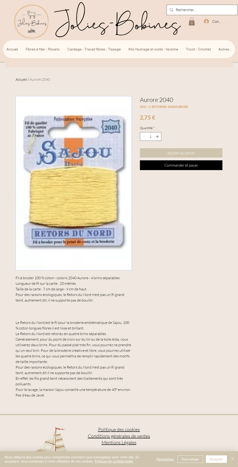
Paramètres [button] (165, 459)
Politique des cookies (119, 429)
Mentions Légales (119, 442)
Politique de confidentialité (114, 461)
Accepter (216, 459)
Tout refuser (190, 459)
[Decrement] (143, 136)
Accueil (21, 79)
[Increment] (158, 136)
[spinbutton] (150, 136)
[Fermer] (232, 459)
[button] (191, 21)
